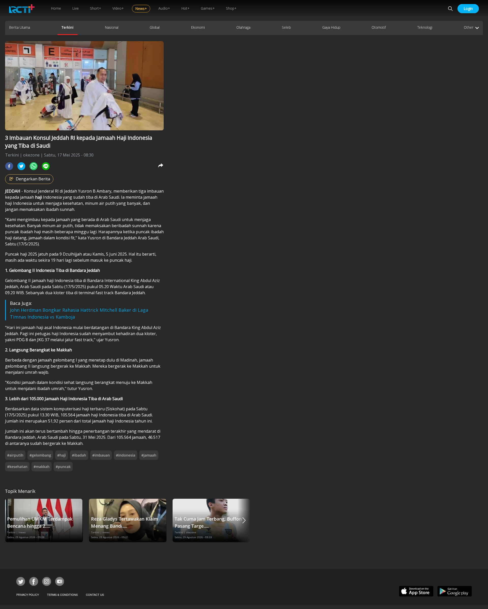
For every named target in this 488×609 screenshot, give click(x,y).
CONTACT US (95, 594)
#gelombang (40, 455)
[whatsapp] (33, 166)
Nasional (111, 27)
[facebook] (9, 166)
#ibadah (79, 455)
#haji (61, 455)
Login (468, 8)
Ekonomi (198, 27)
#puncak (63, 466)
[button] (244, 520)
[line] (46, 166)
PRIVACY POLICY (27, 594)
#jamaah (148, 455)
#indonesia (125, 455)
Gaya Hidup (331, 27)
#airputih (15, 455)
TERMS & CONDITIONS (62, 594)
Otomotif (379, 27)
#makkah (42, 466)
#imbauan (101, 455)
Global (155, 27)
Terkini (67, 27)
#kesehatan (17, 466)
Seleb (286, 27)
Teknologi (424, 27)
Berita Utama (19, 27)
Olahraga (243, 27)
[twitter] (21, 166)
